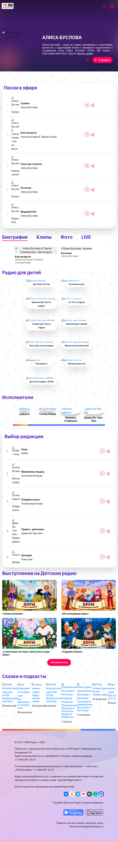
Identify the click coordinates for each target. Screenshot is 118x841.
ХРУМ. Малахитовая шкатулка (10, 698)
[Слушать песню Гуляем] (87, 104)
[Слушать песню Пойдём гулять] (102, 501)
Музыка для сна (76, 363)
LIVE (86, 237)
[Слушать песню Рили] (102, 450)
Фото (67, 237)
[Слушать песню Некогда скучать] (87, 165)
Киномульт (41, 363)
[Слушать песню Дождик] (102, 556)
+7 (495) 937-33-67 (25, 759)
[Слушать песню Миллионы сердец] (102, 473)
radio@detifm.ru (53, 756)
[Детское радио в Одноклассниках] (71, 794)
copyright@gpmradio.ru (69, 780)
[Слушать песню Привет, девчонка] (102, 530)
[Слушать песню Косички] (87, 189)
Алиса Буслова (29, 107)
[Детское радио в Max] (101, 794)
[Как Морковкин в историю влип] (25, 690)
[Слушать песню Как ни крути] (87, 134)
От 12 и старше (77, 302)
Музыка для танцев (76, 324)
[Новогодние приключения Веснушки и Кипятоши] (84, 691)
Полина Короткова (32, 503)
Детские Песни (41, 284)
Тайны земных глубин (36, 698)
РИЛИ (24, 453)
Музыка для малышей (77, 345)
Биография (15, 237)
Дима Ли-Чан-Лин (31, 533)
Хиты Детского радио (41, 345)
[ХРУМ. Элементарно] (100, 686)
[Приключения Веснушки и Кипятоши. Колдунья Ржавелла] (69, 693)
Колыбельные (77, 284)
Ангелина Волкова (31, 475)
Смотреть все (59, 662)
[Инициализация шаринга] (92, 105)
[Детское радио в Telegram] (77, 794)
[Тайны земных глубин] (39, 688)
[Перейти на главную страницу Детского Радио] (8, 6)
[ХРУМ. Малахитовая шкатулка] (10, 688)
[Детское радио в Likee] (83, 794)
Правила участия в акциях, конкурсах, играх (79, 823)
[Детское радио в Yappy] (95, 794)
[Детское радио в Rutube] (89, 794)
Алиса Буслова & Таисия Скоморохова (40, 136)
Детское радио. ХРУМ (41, 381)
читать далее (85, 53)
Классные (27, 559)
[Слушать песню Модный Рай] (87, 213)
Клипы (44, 237)
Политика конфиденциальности (86, 826)
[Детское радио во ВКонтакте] (66, 794)
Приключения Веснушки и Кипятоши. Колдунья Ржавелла (69, 711)
